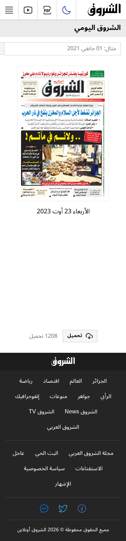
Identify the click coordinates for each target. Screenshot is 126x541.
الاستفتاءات (89, 468)
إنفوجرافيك (27, 396)
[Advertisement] (62, 275)
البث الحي (46, 453)
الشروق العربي (63, 427)
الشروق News (81, 412)
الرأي (105, 396)
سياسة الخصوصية (44, 468)
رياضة (26, 381)
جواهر (84, 396)
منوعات (58, 396)
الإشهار (63, 484)
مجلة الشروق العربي (91, 453)
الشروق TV (41, 412)
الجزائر (99, 381)
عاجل (18, 453)
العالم (76, 381)
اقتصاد (51, 381)
